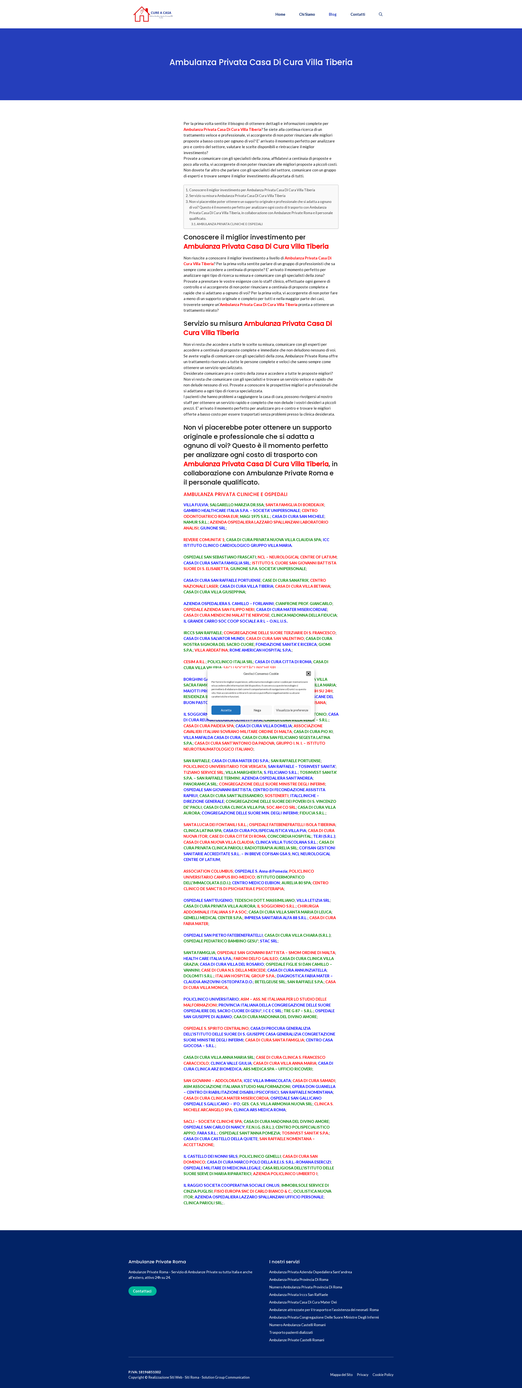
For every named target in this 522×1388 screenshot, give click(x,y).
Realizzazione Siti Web (165, 1377)
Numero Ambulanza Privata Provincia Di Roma (305, 1287)
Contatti (358, 14)
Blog (333, 14)
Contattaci (142, 1291)
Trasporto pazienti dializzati (291, 1332)
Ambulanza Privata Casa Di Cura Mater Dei (303, 1302)
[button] (308, 674)
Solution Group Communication (226, 1377)
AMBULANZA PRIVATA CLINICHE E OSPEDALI (230, 224)
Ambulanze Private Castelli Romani (296, 1340)
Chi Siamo (307, 14)
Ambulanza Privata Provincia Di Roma (298, 1279)
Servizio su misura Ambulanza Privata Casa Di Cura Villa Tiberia (237, 196)
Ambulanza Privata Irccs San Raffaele (298, 1294)
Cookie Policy (383, 1374)
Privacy (362, 1374)
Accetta (226, 710)
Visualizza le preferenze (292, 710)
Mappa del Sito (341, 1374)
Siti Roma (192, 1377)
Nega (257, 710)
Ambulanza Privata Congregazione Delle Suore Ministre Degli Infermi (324, 1317)
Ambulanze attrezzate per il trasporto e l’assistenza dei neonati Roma (324, 1309)
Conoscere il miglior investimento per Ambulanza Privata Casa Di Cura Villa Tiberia (252, 190)
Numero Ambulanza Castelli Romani (297, 1324)
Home (280, 14)
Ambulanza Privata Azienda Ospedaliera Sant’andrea (310, 1272)
